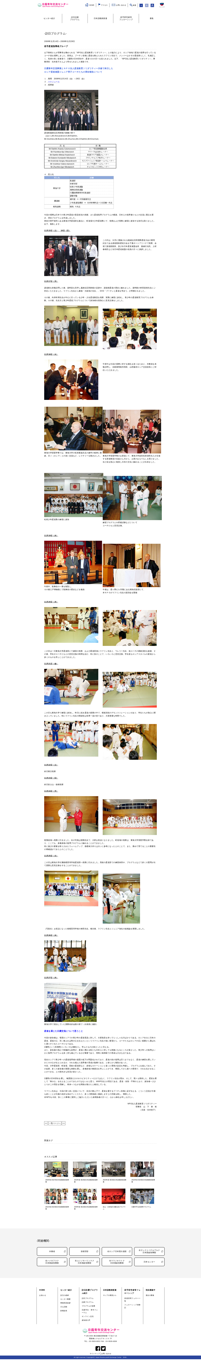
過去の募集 (150, 1295)
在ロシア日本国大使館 (117, 1251)
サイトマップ (95, 1354)
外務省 (52, 1251)
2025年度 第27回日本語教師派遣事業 (57, 1181)
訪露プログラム (88, 1302)
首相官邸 (84, 1251)
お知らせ (42, 1295)
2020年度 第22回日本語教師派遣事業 (86, 1208)
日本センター (149, 1262)
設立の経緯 (64, 1295)
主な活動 (63, 1307)
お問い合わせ (121, 5)
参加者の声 (86, 1320)
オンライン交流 (88, 1316)
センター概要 (65, 1299)
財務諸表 (63, 1311)
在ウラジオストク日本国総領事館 (117, 1262)
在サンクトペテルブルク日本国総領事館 (149, 1251)
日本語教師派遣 (110, 1290)
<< (46, 1123)
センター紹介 (66, 1290)
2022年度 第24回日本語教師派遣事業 (143, 1181)
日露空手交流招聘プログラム (141, 1207)
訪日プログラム (88, 1298)
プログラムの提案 (88, 1306)
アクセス (104, 5)
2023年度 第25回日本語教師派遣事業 (114, 1181)
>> (63, 1123)
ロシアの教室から (110, 1295)
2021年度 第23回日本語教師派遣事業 (57, 1208)
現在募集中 (150, 1290)
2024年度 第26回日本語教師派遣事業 (86, 1181)
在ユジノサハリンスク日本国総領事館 (84, 1262)
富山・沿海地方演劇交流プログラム (114, 1208)
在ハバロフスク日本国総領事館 (52, 1262)
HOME (91, 5)
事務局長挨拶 (65, 1303)
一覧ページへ (55, 1123)
